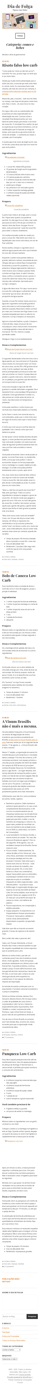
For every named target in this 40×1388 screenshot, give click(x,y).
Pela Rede (6, 1332)
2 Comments (9, 1266)
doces (6, 705)
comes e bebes (9, 557)
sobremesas (21, 705)
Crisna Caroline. (25, 1374)
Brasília (7, 1035)
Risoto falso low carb (19, 65)
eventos (14, 1035)
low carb (7, 559)
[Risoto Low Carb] (15, 157)
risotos (21, 559)
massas (14, 1264)
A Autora (5, 1328)
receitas (14, 559)
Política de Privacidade (10, 1336)
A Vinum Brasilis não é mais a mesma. (19, 723)
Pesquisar (32, 1316)
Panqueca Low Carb (19, 1053)
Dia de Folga (20, 6)
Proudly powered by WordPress (19, 1377)
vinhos (20, 1035)
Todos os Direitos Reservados (13, 1340)
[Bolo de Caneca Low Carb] (15, 658)
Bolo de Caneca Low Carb (19, 578)
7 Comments (9, 1037)
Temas (20, 36)
